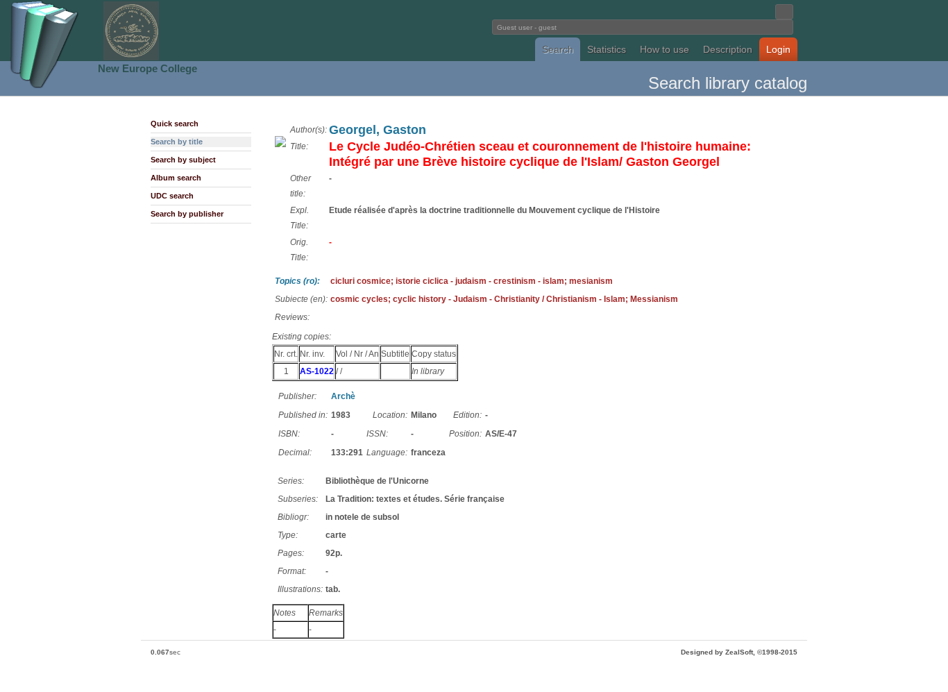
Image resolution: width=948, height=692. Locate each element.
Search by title (177, 141)
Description (727, 49)
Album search (176, 178)
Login (778, 49)
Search (557, 49)
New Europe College (147, 68)
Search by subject (183, 159)
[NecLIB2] (131, 58)
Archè (343, 396)
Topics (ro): (297, 281)
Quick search (174, 123)
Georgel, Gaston (377, 130)
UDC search (172, 196)
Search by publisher (187, 214)
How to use (664, 49)
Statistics (606, 49)
